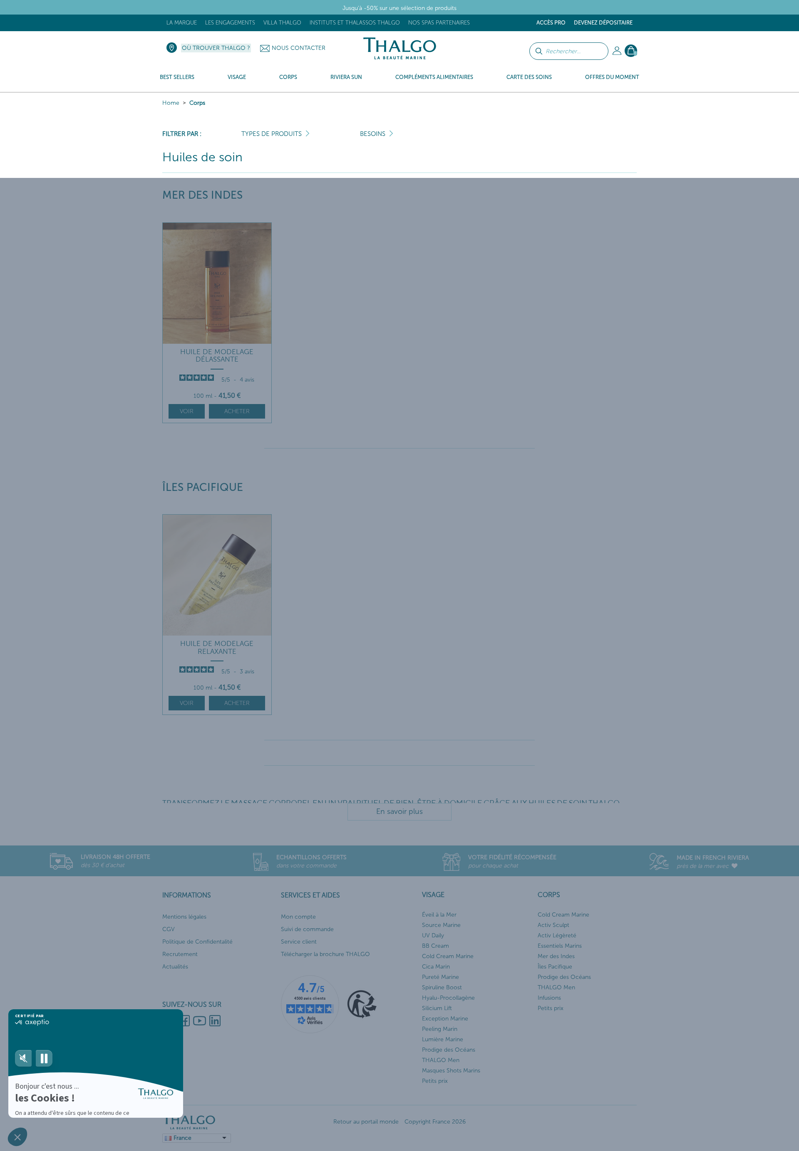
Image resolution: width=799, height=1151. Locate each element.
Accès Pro (551, 23)
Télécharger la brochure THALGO (325, 954)
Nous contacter (298, 48)
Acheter (237, 411)
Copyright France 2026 (435, 1121)
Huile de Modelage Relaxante (216, 647)
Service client (299, 941)
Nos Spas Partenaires (439, 23)
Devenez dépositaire (603, 23)
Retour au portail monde (366, 1121)
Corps (197, 102)
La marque (181, 23)
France (182, 1137)
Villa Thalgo (282, 23)
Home (170, 102)
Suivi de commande (307, 929)
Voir (187, 411)
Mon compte (298, 916)
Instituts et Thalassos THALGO (355, 23)
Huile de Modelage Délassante (216, 355)
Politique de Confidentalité (197, 941)
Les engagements (230, 23)
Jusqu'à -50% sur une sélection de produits (399, 8)
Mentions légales (184, 916)
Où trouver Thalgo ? (216, 48)
